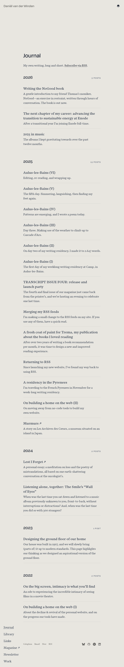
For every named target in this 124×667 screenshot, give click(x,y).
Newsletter (11, 654)
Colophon (27, 643)
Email (37, 643)
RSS (50, 643)
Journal (9, 627)
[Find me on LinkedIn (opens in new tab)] (99, 643)
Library (9, 634)
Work (7, 661)
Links (7, 640)
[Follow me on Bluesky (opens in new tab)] (83, 643)
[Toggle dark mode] (118, 6)
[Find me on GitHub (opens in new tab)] (88, 643)
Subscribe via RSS (75, 65)
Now (44, 643)
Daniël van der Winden (19, 6)
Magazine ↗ (12, 647)
